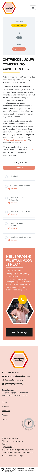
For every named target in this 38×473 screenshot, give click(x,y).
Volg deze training (19, 49)
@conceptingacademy (14, 380)
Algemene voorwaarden (12, 441)
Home (4, 402)
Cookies (5, 444)
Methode (6, 411)
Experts (5, 415)
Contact (5, 419)
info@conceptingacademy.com (17, 376)
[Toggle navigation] (33, 7)
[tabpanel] (19, 107)
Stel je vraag (19, 332)
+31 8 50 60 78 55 (12, 372)
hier (33, 150)
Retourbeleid (8, 447)
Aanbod (5, 406)
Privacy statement (10, 438)
